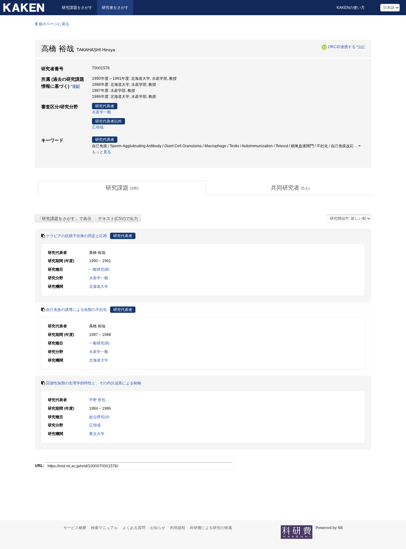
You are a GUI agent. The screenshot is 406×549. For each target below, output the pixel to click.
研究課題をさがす (77, 7)
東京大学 (96, 434)
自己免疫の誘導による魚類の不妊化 (76, 309)
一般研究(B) (99, 269)
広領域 (97, 127)
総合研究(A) (99, 417)
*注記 (361, 47)
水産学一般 (101, 112)
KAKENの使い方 (351, 7)
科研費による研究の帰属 (211, 528)
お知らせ (157, 528)
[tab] (122, 188)
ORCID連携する (342, 47)
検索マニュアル (104, 528)
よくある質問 (133, 528)
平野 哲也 (97, 400)
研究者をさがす (115, 7)
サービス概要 (74, 528)
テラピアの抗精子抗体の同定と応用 (76, 236)
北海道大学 (98, 286)
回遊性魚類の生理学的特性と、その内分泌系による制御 (93, 383)
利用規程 (177, 528)
